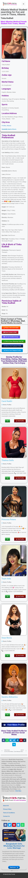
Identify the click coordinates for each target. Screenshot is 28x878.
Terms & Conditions (9, 812)
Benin (4, 404)
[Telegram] (18, 825)
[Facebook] (5, 825)
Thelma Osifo (8, 460)
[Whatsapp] (22, 825)
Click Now (18, 791)
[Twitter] (10, 825)
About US (6, 805)
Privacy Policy (7, 809)
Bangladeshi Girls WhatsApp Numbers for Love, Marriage (14, 846)
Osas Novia (7, 638)
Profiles (4, 125)
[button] (11, 327)
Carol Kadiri (7, 401)
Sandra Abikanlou (10, 697)
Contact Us (6, 816)
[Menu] (23, 4)
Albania (9, 125)
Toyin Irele (6, 578)
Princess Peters (9, 519)
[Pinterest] (14, 825)
